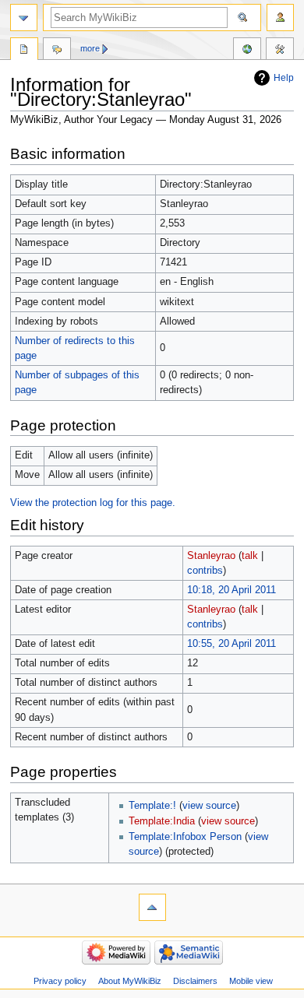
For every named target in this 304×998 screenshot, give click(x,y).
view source (209, 805)
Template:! (152, 805)
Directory (24, 50)
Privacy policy (60, 981)
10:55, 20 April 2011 (231, 643)
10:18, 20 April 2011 (231, 590)
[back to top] (152, 907)
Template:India (162, 821)
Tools (280, 50)
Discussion (57, 50)
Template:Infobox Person (185, 836)
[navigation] (23, 17)
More (90, 48)
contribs (205, 570)
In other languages (247, 50)
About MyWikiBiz (129, 981)
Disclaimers (195, 981)
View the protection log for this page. (92, 502)
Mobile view (251, 981)
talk (250, 555)
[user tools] (280, 17)
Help (284, 77)
